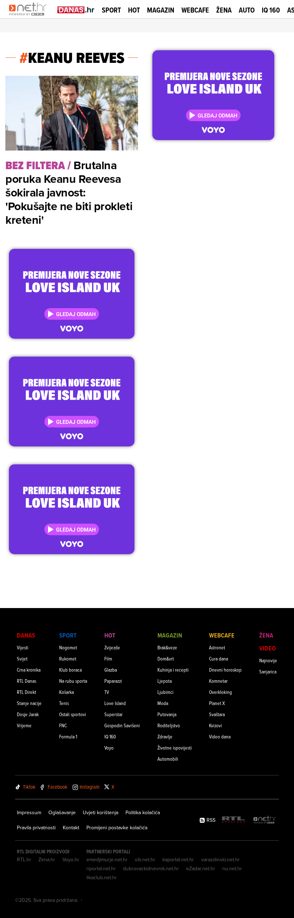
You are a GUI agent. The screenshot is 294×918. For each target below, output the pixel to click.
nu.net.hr (232, 868)
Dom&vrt (165, 658)
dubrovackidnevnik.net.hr (151, 868)
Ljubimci (165, 691)
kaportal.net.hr (178, 859)
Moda (162, 703)
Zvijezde (112, 647)
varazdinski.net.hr (220, 859)
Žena (224, 10)
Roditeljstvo (168, 725)
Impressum (29, 812)
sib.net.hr (145, 859)
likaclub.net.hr (101, 877)
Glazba (110, 669)
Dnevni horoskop (225, 669)
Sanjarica (267, 671)
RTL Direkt (26, 691)
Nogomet (68, 647)
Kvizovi (215, 725)
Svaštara (217, 714)
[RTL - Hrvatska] (233, 820)
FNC (63, 725)
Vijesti (22, 647)
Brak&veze (167, 647)
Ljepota (164, 680)
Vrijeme (24, 725)
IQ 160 (271, 10)
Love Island (115, 703)
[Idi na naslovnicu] (29, 16)
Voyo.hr (70, 859)
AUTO (247, 10)
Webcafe (195, 10)
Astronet (217, 647)
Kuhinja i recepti (173, 669)
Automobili (167, 758)
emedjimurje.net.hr (107, 859)
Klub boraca (70, 669)
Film (108, 658)
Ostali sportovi (72, 714)
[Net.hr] (264, 820)
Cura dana (218, 658)
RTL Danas (26, 680)
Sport (111, 10)
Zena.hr (46, 859)
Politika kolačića (142, 812)
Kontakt (71, 827)
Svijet (22, 658)
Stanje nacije (29, 703)
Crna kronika (29, 669)
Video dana (220, 736)
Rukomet (67, 658)
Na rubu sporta (73, 680)
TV (106, 691)
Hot (134, 10)
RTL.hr (24, 859)
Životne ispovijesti (174, 747)
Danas (26, 635)
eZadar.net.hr (200, 868)
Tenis (64, 703)
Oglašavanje (62, 812)
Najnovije (268, 660)
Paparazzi (113, 680)
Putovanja (166, 714)
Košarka (66, 691)
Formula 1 (68, 736)
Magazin (160, 10)
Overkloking (220, 691)
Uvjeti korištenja (100, 812)
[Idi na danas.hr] (76, 9)
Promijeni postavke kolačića (116, 827)
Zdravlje (164, 736)
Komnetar (218, 680)
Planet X (217, 703)
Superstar (113, 714)
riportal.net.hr (101, 868)
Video (267, 648)
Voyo (109, 747)
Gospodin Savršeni (122, 725)
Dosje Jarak (28, 714)
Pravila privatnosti (36, 827)
